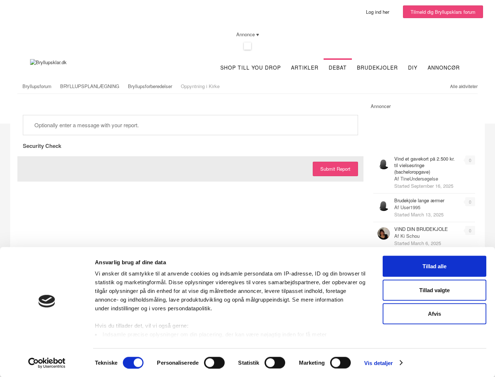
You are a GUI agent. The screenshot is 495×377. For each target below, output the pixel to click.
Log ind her (379, 11)
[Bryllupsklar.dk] (48, 61)
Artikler (305, 67)
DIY (412, 67)
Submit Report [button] (335, 168)
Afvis (434, 314)
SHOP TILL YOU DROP (250, 67)
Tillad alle (434, 266)
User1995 (410, 207)
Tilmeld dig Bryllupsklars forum (443, 11)
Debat (338, 67)
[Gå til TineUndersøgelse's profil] (384, 163)
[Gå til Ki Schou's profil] (384, 233)
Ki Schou (410, 235)
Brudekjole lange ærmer (419, 200)
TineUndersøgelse (419, 178)
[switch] (214, 362)
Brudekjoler (377, 67)
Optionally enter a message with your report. (86, 125)
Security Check (42, 145)
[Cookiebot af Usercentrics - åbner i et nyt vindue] (47, 362)
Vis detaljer (378, 363)
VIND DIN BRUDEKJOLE (421, 228)
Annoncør (444, 67)
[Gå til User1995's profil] (384, 205)
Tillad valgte (434, 290)
